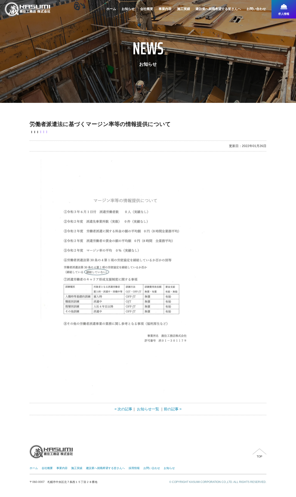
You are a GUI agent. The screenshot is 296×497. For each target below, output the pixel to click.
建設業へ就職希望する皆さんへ (105, 468)
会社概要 (47, 468)
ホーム (34, 468)
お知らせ (169, 468)
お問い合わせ (151, 468)
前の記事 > (173, 409)
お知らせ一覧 (148, 409)
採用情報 (134, 468)
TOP (259, 456)
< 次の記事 (123, 409)
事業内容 (62, 468)
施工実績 (76, 468)
